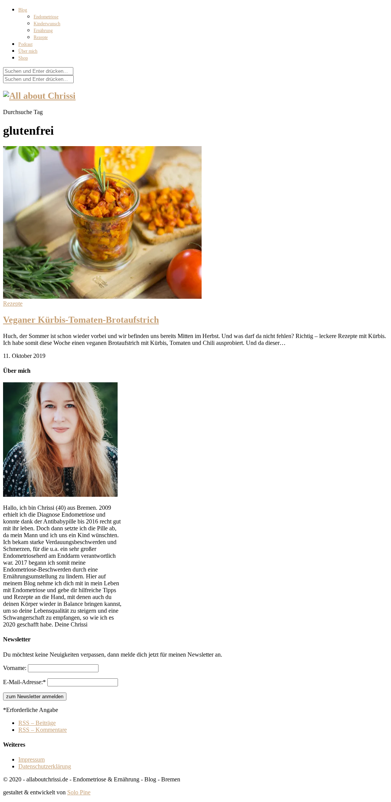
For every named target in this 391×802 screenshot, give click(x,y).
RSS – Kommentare (42, 729)
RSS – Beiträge (37, 723)
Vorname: (15, 668)
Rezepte (41, 37)
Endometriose (46, 16)
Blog (22, 10)
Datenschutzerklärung (44, 766)
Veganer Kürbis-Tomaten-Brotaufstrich (81, 320)
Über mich (27, 51)
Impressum (31, 759)
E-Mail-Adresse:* (25, 682)
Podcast (25, 44)
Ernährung (43, 30)
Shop (23, 58)
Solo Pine (78, 792)
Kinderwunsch (47, 23)
